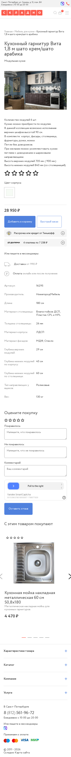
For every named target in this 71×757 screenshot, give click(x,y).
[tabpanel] (34, 582)
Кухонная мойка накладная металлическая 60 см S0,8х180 (29, 597)
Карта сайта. (22, 753)
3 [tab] (35, 637)
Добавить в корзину (20, 222)
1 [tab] (24, 637)
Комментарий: (12, 462)
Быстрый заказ (49, 222)
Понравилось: (12, 426)
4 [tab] (41, 637)
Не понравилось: (14, 444)
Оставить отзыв (18, 509)
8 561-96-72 (19, 713)
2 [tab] (30, 637)
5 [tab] (47, 637)
